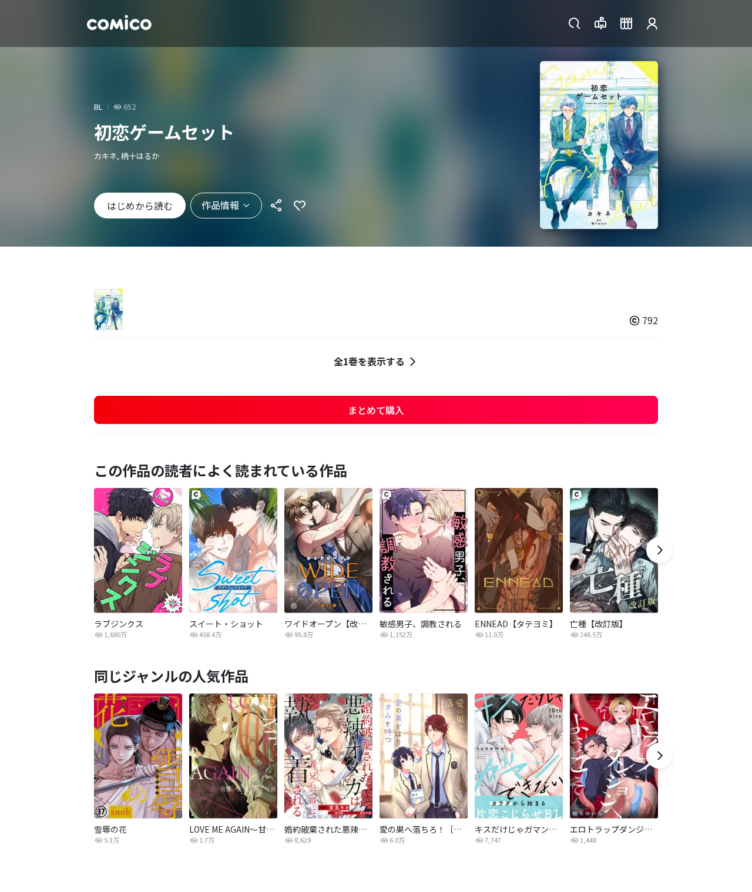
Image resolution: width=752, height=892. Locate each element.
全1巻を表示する (369, 361)
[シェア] (276, 205)
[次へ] (659, 550)
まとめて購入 (376, 410)
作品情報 (220, 205)
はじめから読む (140, 205)
